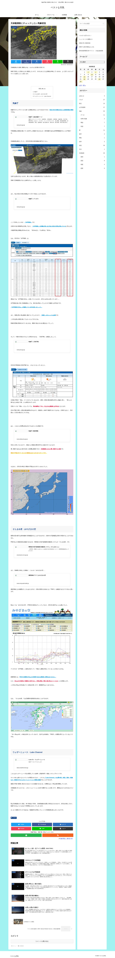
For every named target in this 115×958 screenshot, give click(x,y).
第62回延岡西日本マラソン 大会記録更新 (91, 50)
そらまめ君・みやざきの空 (40, 94)
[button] (68, 61)
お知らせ (92, 96)
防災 (92, 103)
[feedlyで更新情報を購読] (26, 835)
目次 (40, 88)
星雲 (93, 160)
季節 (93, 122)
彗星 (93, 164)
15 (84, 76)
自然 (92, 145)
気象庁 (35, 91)
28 (80, 81)
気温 (93, 126)
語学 (92, 141)
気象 (92, 111)
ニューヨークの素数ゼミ (86, 39)
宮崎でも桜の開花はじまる (86, 47)
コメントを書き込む (42, 941)
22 (84, 79)
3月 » (84, 85)
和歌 (92, 137)
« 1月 (80, 85)
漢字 (92, 134)
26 (99, 79)
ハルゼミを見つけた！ (85, 35)
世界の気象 (93, 118)
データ (93, 115)
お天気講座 (92, 107)
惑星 (93, 168)
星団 (93, 156)
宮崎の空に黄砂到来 (84, 43)
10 (92, 74)
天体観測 (14, 817)
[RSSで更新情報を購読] (57, 835)
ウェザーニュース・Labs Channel (42, 96)
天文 (92, 149)
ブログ (92, 99)
